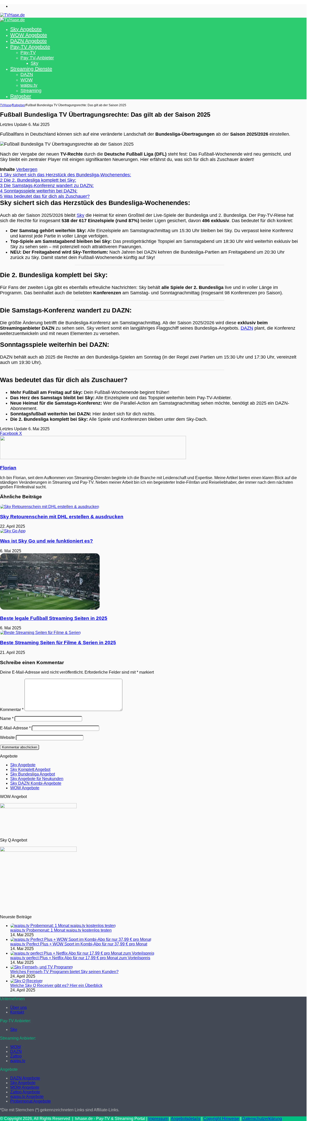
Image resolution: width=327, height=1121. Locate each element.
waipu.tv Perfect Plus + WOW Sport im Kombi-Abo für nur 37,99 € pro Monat (78, 944)
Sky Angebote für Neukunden (36, 779)
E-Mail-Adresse (15, 728)
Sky (34, 63)
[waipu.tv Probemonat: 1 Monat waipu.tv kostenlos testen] (63, 925)
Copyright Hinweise (221, 1118)
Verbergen (26, 169)
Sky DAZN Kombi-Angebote (35, 783)
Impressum (158, 1118)
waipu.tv (28, 85)
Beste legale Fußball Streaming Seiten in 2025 (53, 618)
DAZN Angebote (28, 41)
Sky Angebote (26, 29)
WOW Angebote (28, 35)
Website (7, 737)
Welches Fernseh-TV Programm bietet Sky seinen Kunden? (64, 971)
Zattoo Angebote (25, 1092)
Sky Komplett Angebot (30, 769)
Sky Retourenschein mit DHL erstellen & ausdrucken (61, 516)
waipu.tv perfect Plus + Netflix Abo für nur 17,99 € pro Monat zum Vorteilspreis (80, 958)
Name (7, 718)
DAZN (26, 74)
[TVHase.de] (12, 15)
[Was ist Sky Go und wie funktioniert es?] (13, 531)
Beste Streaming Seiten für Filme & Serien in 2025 (58, 642)
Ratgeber (20, 96)
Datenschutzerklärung (262, 1118)
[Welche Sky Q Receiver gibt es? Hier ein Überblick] (26, 981)
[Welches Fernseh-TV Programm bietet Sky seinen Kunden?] (41, 967)
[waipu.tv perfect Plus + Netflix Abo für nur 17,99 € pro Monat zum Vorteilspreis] (82, 953)
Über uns (18, 1007)
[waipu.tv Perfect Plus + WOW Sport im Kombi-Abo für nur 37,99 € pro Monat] (80, 939)
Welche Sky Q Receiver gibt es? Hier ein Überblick (56, 985)
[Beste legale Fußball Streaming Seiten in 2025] (50, 608)
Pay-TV (28, 52)
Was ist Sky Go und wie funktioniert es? (46, 541)
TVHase (5, 105)
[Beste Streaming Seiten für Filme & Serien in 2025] (40, 632)
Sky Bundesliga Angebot (32, 774)
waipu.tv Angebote (27, 1096)
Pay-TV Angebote (30, 47)
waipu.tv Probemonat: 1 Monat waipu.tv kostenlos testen (61, 930)
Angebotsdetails (185, 1118)
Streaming (30, 90)
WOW (26, 79)
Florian (8, 467)
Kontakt (17, 1012)
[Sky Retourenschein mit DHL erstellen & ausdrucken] (49, 506)
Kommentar (12, 709)
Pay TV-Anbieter (37, 57)
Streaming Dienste (31, 69)
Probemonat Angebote (30, 1101)
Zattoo (16, 1056)
